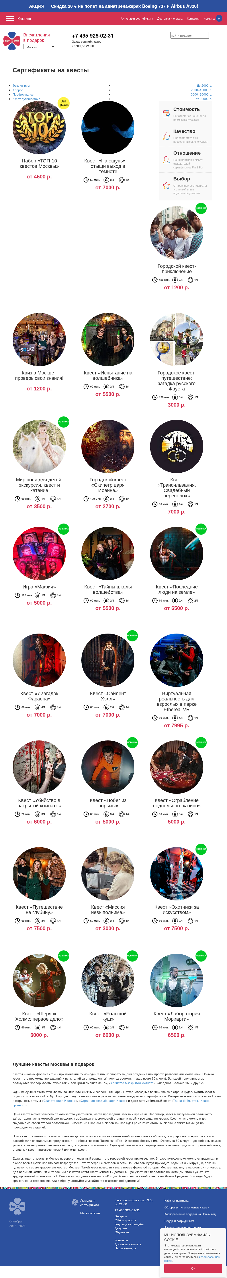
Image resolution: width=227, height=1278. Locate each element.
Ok (193, 1268)
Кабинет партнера (176, 1200)
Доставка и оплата (169, 18)
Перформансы (23, 94)
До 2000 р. (204, 85)
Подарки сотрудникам (179, 1221)
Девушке (121, 1228)
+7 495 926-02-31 (93, 35)
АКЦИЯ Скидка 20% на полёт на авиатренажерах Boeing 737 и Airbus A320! (113, 6)
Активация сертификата (137, 18)
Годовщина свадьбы (129, 1224)
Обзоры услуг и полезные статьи (186, 1207)
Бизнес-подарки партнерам (182, 1227)
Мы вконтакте (90, 1213)
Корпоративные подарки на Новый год (190, 1214)
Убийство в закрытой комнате (132, 1082)
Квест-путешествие (26, 98)
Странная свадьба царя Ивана (103, 1100)
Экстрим (121, 1216)
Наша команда (125, 1248)
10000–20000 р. (200, 94)
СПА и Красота (125, 1220)
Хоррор (18, 90)
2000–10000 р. (201, 90)
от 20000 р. (204, 98)
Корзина (212, 18)
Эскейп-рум (21, 85)
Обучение (122, 1232)
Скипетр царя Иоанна (59, 1100)
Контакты (193, 18)
